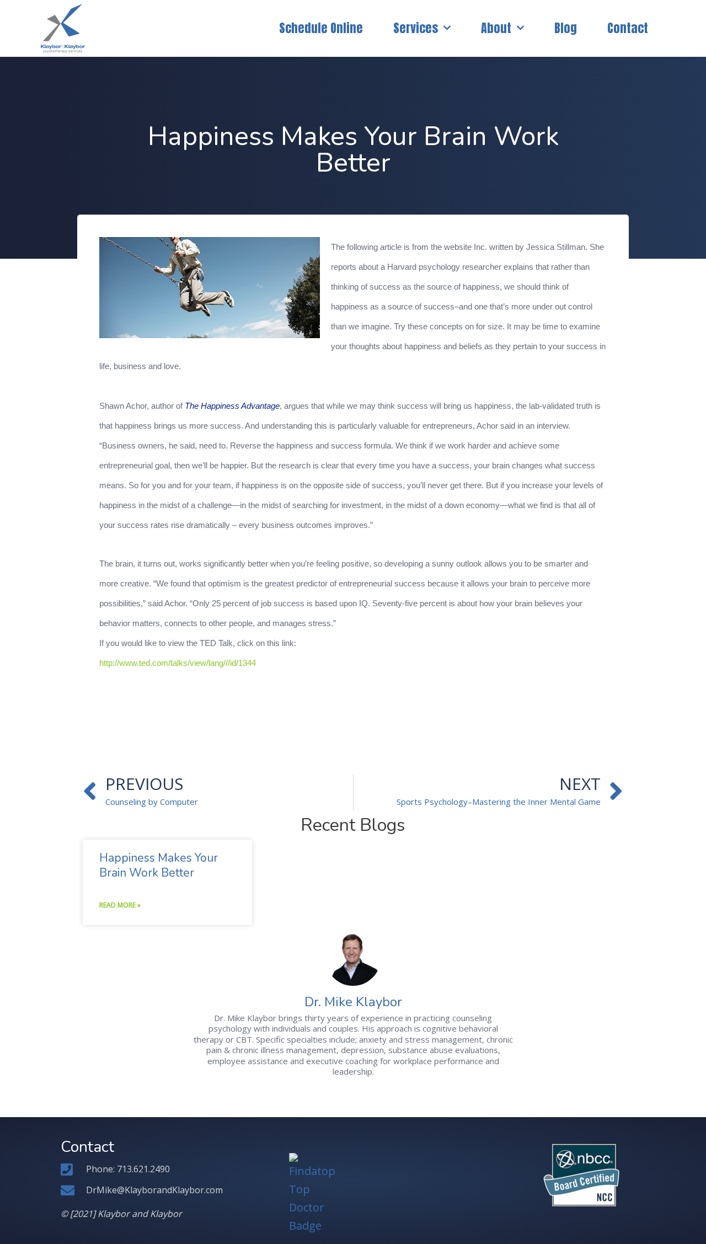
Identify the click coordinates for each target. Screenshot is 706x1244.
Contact (627, 28)
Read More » (120, 905)
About (496, 28)
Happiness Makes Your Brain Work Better (158, 865)
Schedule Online (321, 28)
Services (415, 28)
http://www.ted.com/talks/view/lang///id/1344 (177, 663)
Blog (565, 28)
